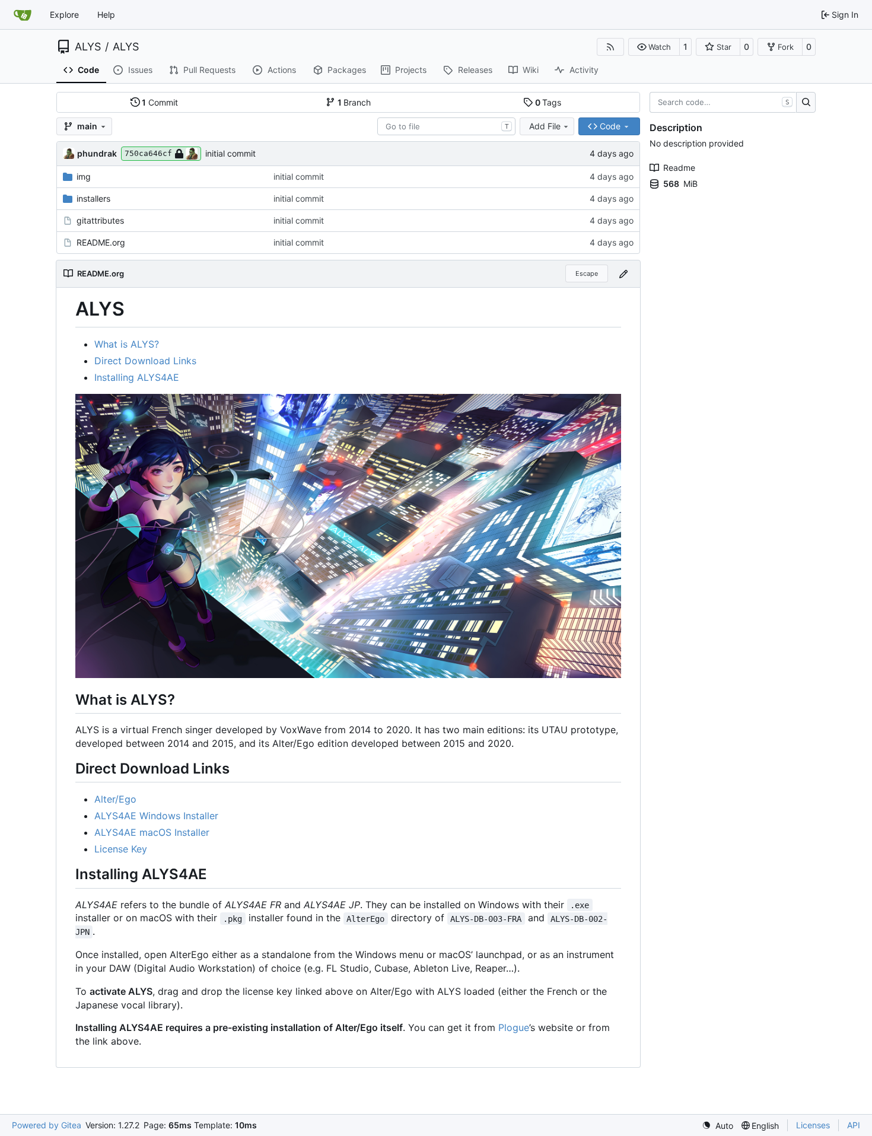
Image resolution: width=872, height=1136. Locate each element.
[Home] (22, 15)
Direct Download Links (145, 361)
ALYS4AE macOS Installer (151, 832)
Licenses (813, 1125)
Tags (548, 102)
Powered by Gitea (46, 1125)
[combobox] (446, 126)
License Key (120, 849)
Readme (679, 168)
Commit (160, 102)
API (853, 1125)
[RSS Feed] (610, 47)
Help (106, 14)
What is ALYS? (126, 344)
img (84, 176)
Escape (586, 273)
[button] (654, 47)
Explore (64, 14)
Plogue (513, 1027)
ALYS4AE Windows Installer (156, 816)
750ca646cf (148, 153)
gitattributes (100, 220)
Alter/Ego (115, 799)
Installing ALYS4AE (136, 377)
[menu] (717, 1126)
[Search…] (806, 102)
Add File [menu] (545, 126)
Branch (354, 102)
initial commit (230, 153)
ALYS (88, 47)
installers (93, 198)
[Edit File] (623, 274)
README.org (101, 242)
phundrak (97, 153)
